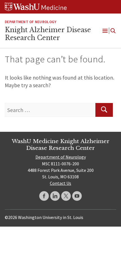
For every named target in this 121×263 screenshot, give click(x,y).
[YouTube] (77, 196)
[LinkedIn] (55, 196)
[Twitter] (66, 196)
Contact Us (60, 183)
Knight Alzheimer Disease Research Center (48, 34)
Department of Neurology (30, 21)
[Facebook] (44, 196)
